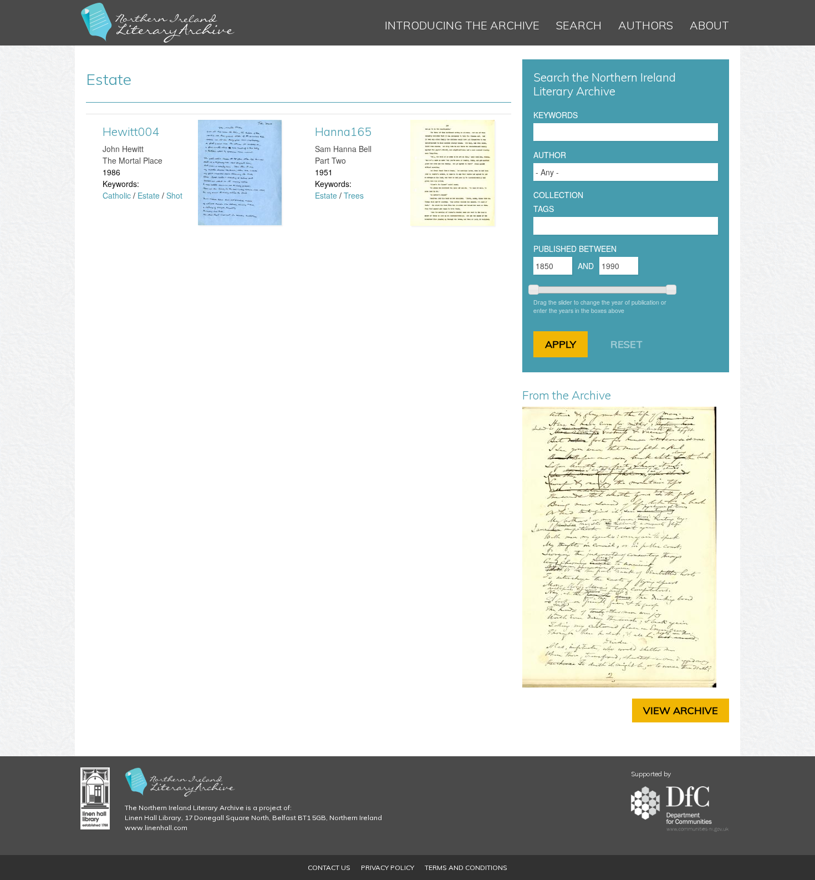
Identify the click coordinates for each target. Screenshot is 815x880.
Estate (148, 195)
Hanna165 (343, 131)
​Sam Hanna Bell (343, 148)
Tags (543, 208)
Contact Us (329, 867)
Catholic (117, 195)
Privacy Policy (387, 867)
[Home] (158, 22)
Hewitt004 (131, 131)
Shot (174, 195)
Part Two (330, 160)
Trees (354, 195)
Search (579, 25)
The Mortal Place (132, 160)
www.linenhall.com (156, 827)
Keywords (555, 114)
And (586, 265)
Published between (575, 248)
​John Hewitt (123, 148)
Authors (645, 25)
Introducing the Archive (462, 25)
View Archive (680, 710)
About (709, 25)
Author (549, 154)
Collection (558, 194)
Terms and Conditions (466, 867)
